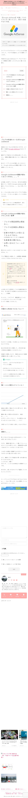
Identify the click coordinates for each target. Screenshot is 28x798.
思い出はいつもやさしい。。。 (14, 8)
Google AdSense (14, 149)
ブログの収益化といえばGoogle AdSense (15, 75)
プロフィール (8, 792)
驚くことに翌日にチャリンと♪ (14, 92)
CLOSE (21, 70)
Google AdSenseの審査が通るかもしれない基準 (15, 85)
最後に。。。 (10, 95)
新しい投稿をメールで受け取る (12, 564)
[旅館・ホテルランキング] (14, 778)
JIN (10, 268)
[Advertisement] (14, 118)
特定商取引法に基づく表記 (11, 793)
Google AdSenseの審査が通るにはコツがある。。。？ (15, 80)
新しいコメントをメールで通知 (12, 559)
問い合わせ (21, 793)
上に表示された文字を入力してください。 (13, 553)
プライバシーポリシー (17, 792)
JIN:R (17, 282)
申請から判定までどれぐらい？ (14, 89)
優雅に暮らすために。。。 (20, 789)
